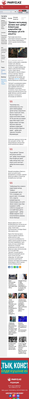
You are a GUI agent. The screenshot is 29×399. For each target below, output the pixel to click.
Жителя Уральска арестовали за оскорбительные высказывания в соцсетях (22, 327)
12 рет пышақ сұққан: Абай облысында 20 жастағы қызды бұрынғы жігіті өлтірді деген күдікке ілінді (22, 348)
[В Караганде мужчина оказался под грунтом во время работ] (13, 339)
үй (1, 71)
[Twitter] (12, 267)
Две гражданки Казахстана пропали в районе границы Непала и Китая (3, 54)
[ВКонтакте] (9, 267)
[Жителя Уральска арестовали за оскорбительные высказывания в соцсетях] (22, 319)
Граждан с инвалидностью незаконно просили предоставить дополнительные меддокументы (3, 38)
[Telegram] (17, 267)
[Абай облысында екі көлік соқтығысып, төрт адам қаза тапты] (13, 277)
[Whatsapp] (15, 267)
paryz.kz (17, 78)
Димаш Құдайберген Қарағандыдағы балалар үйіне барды (3, 24)
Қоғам (10, 18)
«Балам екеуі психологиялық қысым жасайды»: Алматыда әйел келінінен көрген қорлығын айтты (22, 305)
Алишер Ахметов (15, 18)
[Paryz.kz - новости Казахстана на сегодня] (11, 2)
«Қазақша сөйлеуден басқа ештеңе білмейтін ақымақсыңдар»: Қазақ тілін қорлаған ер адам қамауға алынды (13, 328)
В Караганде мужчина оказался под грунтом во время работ (12, 346)
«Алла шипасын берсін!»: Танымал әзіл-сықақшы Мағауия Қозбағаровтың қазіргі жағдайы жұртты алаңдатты (13, 306)
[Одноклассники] (20, 267)
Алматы (3, 70)
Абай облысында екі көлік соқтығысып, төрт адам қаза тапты (13, 284)
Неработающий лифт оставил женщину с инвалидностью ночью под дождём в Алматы (22, 285)
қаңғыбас (3, 73)
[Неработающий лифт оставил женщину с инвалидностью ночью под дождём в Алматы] (22, 277)
